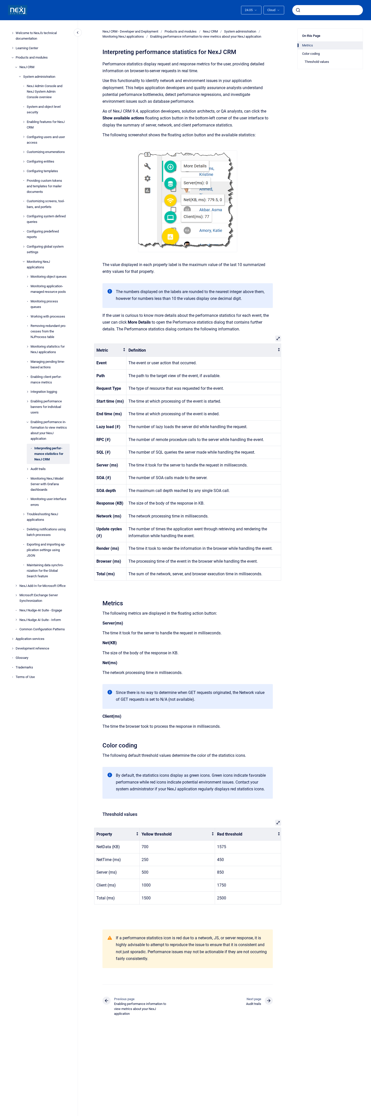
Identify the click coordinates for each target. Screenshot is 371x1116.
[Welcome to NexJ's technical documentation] (13, 33)
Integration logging (44, 392)
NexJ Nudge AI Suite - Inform (40, 620)
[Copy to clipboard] (100, 603)
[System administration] (20, 76)
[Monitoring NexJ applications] (24, 261)
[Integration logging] (27, 392)
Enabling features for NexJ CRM (46, 124)
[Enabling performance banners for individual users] (27, 401)
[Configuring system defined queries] (24, 216)
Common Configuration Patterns (42, 629)
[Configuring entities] (24, 162)
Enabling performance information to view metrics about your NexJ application (49, 430)
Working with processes (48, 316)
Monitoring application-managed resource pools (48, 289)
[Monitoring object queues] (27, 277)
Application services (30, 639)
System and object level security (44, 109)
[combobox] (328, 10)
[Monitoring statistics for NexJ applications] (27, 347)
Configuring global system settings (45, 249)
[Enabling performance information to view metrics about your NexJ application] (27, 422)
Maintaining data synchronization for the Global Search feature (45, 570)
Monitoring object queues (49, 276)
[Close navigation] (78, 33)
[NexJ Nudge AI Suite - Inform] (16, 620)
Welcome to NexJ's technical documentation (36, 35)
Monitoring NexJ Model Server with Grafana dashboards (47, 484)
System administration (39, 77)
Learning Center (27, 48)
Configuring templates (42, 171)
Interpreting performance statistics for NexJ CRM (48, 453)
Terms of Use (25, 677)
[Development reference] (13, 648)
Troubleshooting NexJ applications (42, 517)
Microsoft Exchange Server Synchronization (38, 598)
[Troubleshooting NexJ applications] (24, 514)
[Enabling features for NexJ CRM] (24, 122)
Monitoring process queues (44, 304)
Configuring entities (40, 161)
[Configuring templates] (24, 171)
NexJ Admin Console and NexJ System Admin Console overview (44, 91)
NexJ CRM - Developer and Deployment (130, 31)
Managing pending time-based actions (48, 364)
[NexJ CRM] (16, 67)
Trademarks (24, 667)
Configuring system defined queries (46, 219)
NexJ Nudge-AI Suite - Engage (40, 610)
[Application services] (13, 639)
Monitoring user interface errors (48, 502)
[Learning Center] (13, 48)
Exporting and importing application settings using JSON (46, 549)
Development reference (32, 648)
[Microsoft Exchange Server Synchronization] (16, 595)
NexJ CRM (26, 67)
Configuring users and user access (46, 139)
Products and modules (32, 57)
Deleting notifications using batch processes (46, 532)
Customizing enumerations (46, 152)
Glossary (22, 658)
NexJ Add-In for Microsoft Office (42, 586)
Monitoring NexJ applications (38, 264)
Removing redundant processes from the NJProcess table (48, 331)
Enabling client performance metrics (46, 379)
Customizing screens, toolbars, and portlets (46, 204)
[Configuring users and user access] (24, 137)
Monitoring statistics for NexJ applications (48, 349)
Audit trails (38, 469)
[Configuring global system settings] (24, 247)
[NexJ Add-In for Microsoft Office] (16, 586)
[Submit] (298, 10)
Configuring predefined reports (43, 234)
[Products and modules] (13, 58)
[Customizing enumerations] (24, 152)
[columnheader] (110, 350)
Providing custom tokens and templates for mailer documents (44, 186)
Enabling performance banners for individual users (46, 406)
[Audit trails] (27, 469)
